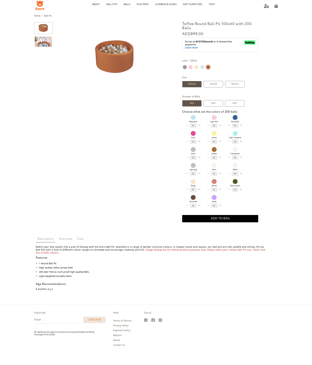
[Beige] (196, 67)
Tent (212, 4)
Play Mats (143, 4)
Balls (127, 4)
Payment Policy (121, 330)
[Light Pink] (190, 67)
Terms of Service (122, 320)
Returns (117, 335)
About (96, 4)
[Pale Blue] (202, 67)
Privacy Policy (121, 325)
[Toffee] (208, 67)
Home (38, 15)
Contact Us (119, 344)
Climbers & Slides (166, 4)
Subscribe (94, 320)
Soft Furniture (192, 4)
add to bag (220, 218)
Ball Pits (111, 4)
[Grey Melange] (184, 67)
